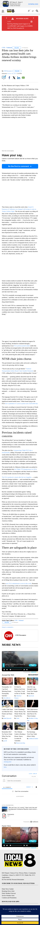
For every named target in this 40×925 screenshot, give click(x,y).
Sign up (35, 773)
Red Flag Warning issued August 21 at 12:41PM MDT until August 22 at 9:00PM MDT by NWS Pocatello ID (19, 26)
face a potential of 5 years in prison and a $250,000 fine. (21, 403)
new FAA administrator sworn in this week (18, 583)
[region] (20, 798)
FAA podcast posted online (22, 346)
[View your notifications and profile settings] (36, 787)
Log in (30, 773)
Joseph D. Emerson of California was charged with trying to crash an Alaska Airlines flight (19, 209)
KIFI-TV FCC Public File (23, 875)
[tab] (7, 787)
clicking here (7, 762)
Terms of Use (14, 873)
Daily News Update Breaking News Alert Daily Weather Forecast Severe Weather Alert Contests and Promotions (9, 893)
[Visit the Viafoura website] (34, 822)
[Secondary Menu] (4, 11)
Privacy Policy (23, 873)
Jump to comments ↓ (8, 627)
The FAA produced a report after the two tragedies (16, 477)
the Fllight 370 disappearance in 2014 (25, 469)
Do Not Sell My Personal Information (13, 879)
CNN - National (19, 620)
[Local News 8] (13, 11)
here (5, 767)
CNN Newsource (8, 71)
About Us (12, 875)
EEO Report (5, 873)
